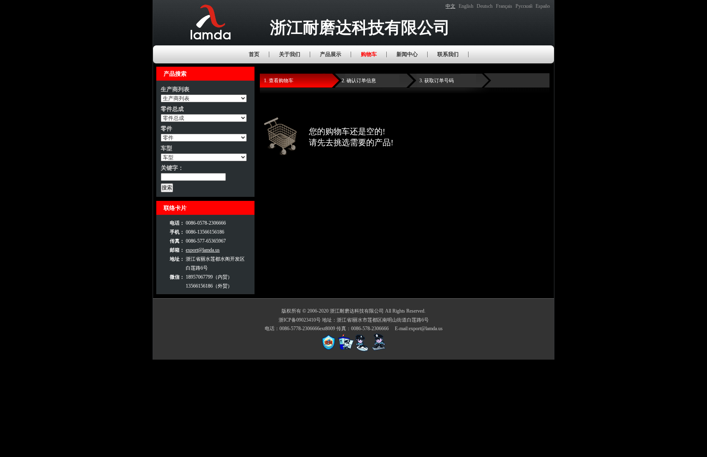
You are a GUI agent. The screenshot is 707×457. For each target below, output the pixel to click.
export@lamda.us (203, 250)
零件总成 (172, 109)
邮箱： (177, 250)
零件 (166, 129)
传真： (177, 241)
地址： (177, 259)
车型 (166, 148)
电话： (177, 223)
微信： (177, 277)
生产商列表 (175, 89)
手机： (177, 232)
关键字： (172, 168)
